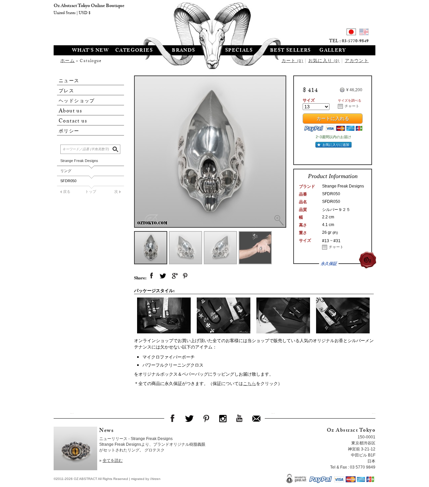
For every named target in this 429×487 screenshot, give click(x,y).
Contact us (73, 121)
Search (116, 148)
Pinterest (206, 418)
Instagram (223, 418)
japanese (351, 33)
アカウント (357, 61)
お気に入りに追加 (335, 145)
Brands (183, 51)
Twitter (189, 418)
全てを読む (113, 460)
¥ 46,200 (354, 90)
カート (292, 61)
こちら (249, 383)
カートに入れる (332, 119)
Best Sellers (290, 51)
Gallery (332, 51)
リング (65, 171)
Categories (134, 51)
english (364, 33)
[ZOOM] (210, 151)
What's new (90, 51)
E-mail (256, 418)
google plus (174, 276)
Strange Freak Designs (79, 161)
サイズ (309, 100)
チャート (352, 106)
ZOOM (278, 220)
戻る (66, 192)
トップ (90, 192)
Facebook (173, 418)
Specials (239, 51)
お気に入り (324, 61)
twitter (163, 276)
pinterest (186, 276)
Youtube (240, 418)
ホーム (67, 61)
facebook (151, 276)
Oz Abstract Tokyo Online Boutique (214, 22)
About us (70, 111)
